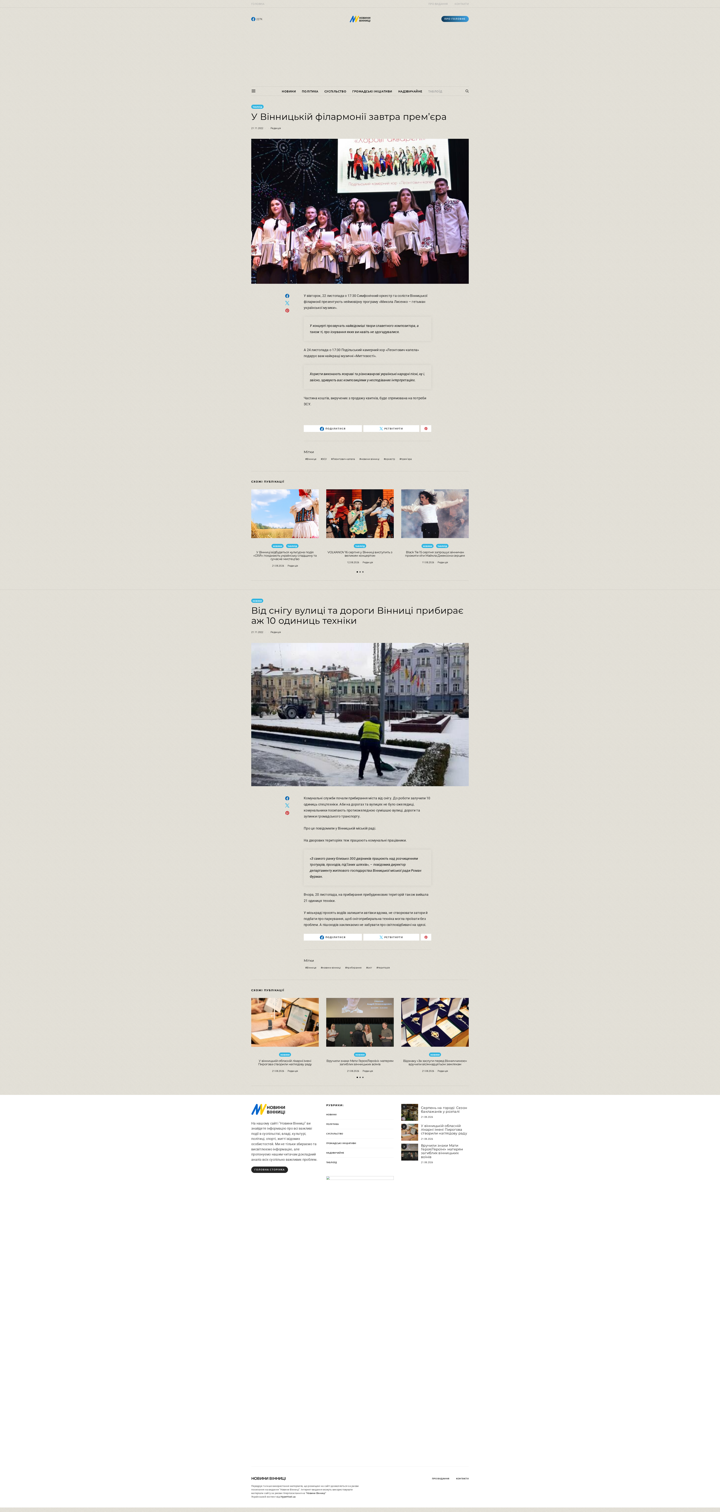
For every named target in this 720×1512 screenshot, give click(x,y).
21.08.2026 (278, 565)
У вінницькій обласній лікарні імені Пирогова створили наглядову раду (285, 1062)
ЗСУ (324, 459)
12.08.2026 (353, 562)
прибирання (354, 967)
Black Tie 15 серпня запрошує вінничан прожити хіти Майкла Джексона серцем (435, 553)
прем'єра (406, 459)
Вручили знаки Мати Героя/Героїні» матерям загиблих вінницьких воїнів (360, 1062)
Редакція (276, 128)
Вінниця (311, 459)
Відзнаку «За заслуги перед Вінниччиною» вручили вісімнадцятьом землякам (435, 1062)
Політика (310, 91)
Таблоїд (435, 91)
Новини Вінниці (268, 1478)
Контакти (462, 4)
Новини (289, 91)
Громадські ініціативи (372, 91)
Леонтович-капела (344, 459)
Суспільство (335, 91)
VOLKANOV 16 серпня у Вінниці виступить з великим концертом (360, 553)
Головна (257, 4)
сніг (370, 967)
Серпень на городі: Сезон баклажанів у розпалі (444, 1110)
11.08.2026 (428, 562)
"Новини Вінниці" (316, 1493)
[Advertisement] (360, 58)
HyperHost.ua (288, 1496)
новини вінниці (370, 459)
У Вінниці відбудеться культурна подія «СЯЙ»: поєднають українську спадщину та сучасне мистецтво (284, 555)
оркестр (390, 459)
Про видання (438, 4)
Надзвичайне (410, 91)
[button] (357, 572)
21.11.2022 (257, 128)
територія (384, 967)
